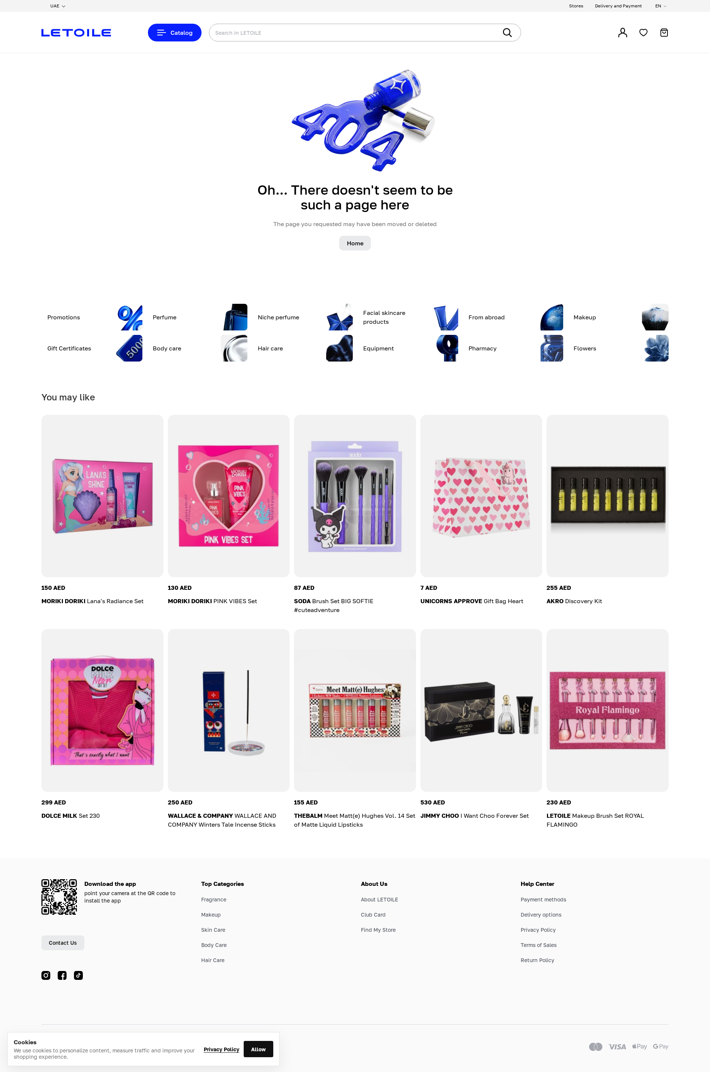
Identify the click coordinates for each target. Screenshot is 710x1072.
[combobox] (338, 32)
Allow (258, 1049)
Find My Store (378, 930)
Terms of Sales (539, 945)
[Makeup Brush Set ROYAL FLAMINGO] (608, 710)
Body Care (214, 945)
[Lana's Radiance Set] (102, 496)
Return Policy (537, 960)
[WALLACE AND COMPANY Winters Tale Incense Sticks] (229, 710)
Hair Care (212, 960)
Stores (576, 6)
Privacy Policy (221, 1049)
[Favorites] (643, 32)
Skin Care (213, 930)
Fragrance (213, 899)
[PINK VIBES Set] (229, 496)
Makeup (211, 914)
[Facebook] (62, 975)
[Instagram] (45, 975)
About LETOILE (379, 899)
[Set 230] (102, 710)
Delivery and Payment (618, 6)
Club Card (373, 914)
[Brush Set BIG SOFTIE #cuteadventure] (355, 496)
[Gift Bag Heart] (481, 496)
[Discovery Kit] (608, 496)
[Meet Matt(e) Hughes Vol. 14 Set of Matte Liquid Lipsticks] (355, 710)
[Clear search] (480, 32)
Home (355, 243)
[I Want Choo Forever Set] (481, 710)
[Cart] (664, 32)
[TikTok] (78, 975)
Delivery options (541, 914)
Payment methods (543, 899)
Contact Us (63, 943)
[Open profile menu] (622, 32)
